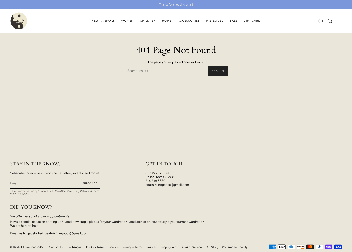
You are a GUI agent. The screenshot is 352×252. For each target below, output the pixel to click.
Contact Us (56, 247)
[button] (127, 21)
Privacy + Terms (132, 247)
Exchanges (74, 247)
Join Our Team (94, 247)
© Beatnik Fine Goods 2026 (27, 247)
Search (218, 70)
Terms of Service (191, 247)
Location (113, 247)
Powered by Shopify (235, 247)
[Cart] (339, 21)
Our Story (212, 247)
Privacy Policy (79, 191)
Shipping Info (168, 247)
